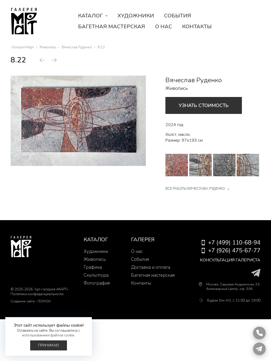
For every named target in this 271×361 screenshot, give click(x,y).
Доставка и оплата (150, 267)
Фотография (97, 283)
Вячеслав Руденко (193, 80)
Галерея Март (24, 21)
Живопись (176, 88)
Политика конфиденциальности (37, 294)
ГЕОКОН (44, 301)
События (177, 15)
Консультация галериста (230, 260)
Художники (136, 15)
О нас (163, 26)
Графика (93, 267)
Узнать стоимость (204, 105)
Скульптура (96, 275)
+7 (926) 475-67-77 (234, 250)
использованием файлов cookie (48, 335)
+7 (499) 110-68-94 (234, 243)
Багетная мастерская (111, 26)
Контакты (197, 26)
